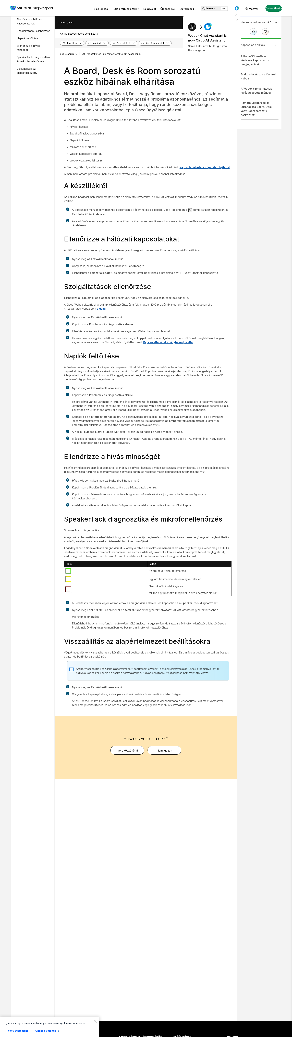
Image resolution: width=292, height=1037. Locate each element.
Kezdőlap (61, 22)
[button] (236, 8)
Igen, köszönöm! (127, 750)
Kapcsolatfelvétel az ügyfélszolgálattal (205, 167)
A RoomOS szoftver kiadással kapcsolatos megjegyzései (255, 60)
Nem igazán (164, 750)
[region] (49, 1027)
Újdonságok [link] (167, 8)
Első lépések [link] (101, 8)
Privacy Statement (16, 1030)
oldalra (101, 308)
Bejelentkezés (274, 8)
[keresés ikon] (203, 8)
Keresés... (210, 8)
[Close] (95, 1021)
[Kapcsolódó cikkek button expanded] (276, 45)
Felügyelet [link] (149, 8)
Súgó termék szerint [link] (126, 8)
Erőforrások (186, 8)
